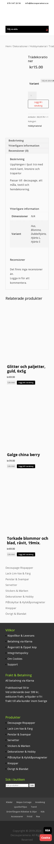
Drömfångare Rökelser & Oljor (21, 811)
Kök (42, 811)
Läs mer (11, 382)
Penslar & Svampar (17, 579)
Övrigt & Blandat (15, 613)
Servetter (11, 585)
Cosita (45, 837)
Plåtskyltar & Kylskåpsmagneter (25, 602)
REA (47, 830)
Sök (32, 785)
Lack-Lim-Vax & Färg (18, 573)
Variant (34, 83)
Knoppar (10, 608)
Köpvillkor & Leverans (20, 635)
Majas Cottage (23, 802)
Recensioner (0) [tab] (18, 150)
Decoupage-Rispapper (19, 567)
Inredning (40, 802)
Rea (38, 816)
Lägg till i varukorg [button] (25, 382)
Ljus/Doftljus (20, 806)
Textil (34, 806)
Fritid (29, 816)
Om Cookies (14, 658)
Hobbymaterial (38, 46)
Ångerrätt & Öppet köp (22, 647)
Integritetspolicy (17, 653)
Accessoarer (17, 816)
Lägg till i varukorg (38, 104)
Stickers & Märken (16, 590)
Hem (8, 46)
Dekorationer (20, 46)
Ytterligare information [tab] (23, 145)
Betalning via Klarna (19, 641)
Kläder (9, 802)
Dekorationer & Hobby (19, 596)
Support (12, 664)
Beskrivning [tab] (16, 140)
